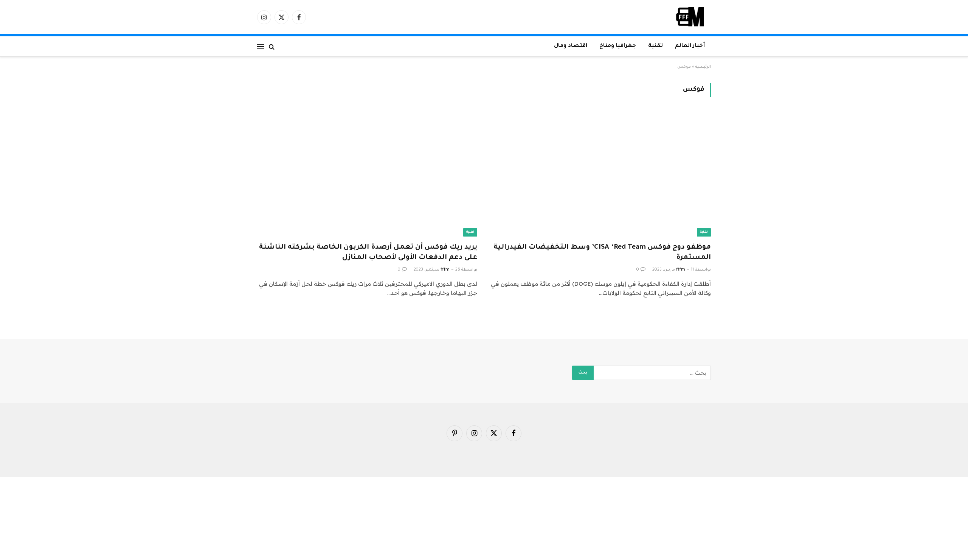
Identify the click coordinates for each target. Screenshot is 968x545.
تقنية (655, 46)
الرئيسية (703, 67)
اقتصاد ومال (570, 46)
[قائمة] (260, 46)
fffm (680, 270)
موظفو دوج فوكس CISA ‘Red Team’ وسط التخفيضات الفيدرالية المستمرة (602, 253)
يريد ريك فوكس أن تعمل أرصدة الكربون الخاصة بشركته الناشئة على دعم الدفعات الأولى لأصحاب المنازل (368, 253)
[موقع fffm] (690, 17)
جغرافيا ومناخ (617, 46)
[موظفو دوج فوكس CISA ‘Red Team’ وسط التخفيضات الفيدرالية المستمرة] (601, 174)
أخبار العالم (690, 46)
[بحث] (271, 46)
